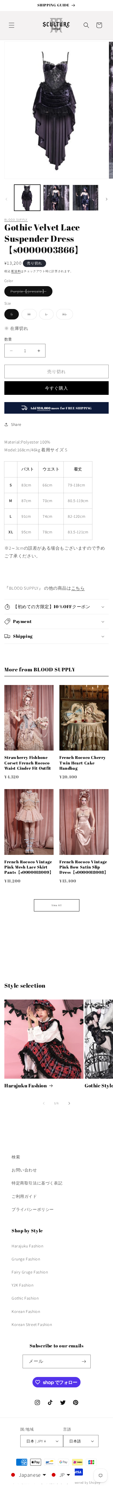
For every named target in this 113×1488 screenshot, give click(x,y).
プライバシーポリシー (33, 1209)
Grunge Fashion (26, 1259)
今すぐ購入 (56, 388)
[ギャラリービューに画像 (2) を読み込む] (56, 198)
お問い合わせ (24, 1170)
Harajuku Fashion (25, 1085)
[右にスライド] (106, 199)
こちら (78, 588)
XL (66, 315)
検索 (16, 1157)
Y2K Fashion (23, 1285)
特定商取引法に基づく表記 (37, 1183)
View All (57, 905)
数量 (8, 339)
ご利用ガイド (24, 1196)
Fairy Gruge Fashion (30, 1272)
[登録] (84, 1361)
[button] (11, 25)
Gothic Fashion (25, 1298)
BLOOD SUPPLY (16, 219)
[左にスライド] (6, 199)
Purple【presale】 (30, 292)
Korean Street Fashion (32, 1324)
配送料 (16, 271)
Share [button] (16, 424)
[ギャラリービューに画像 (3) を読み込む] (85, 198)
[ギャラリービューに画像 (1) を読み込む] (27, 198)
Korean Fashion (26, 1311)
